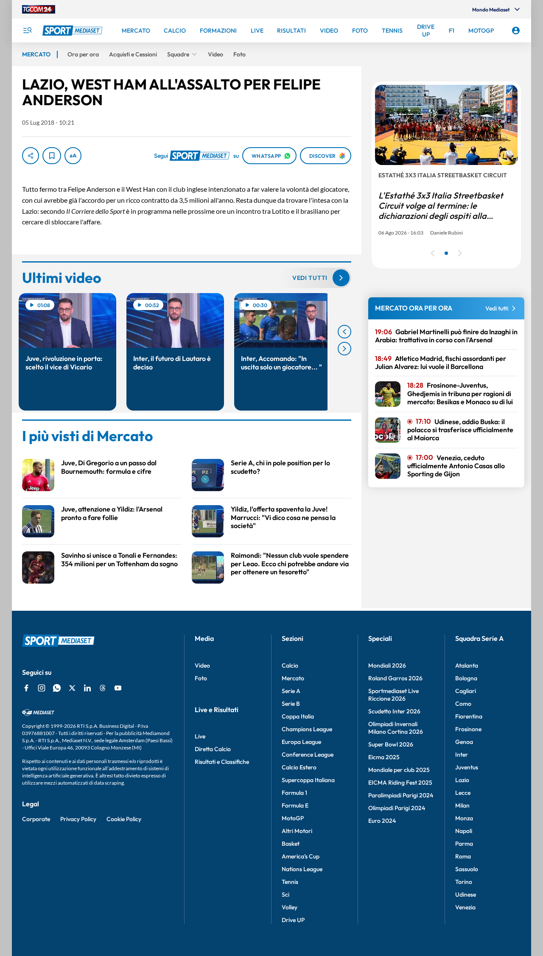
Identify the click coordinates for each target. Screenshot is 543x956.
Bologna (466, 678)
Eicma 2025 (384, 757)
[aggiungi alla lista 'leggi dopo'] (51, 155)
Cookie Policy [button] (123, 819)
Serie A (291, 691)
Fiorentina (468, 716)
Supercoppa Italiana (308, 780)
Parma (464, 843)
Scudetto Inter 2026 (394, 711)
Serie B (291, 703)
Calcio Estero (299, 767)
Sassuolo (466, 869)
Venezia (465, 907)
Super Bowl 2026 (390, 744)
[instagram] (41, 688)
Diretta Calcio (213, 749)
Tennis (290, 882)
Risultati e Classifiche (222, 762)
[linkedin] (87, 688)
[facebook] (26, 688)
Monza (464, 818)
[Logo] (73, 30)
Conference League (307, 754)
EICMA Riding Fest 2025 (400, 782)
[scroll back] (344, 331)
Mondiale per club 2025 (399, 770)
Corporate (36, 819)
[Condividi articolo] (30, 155)
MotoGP (293, 818)
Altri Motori (297, 831)
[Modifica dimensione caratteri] (72, 155)
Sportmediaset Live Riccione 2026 (393, 694)
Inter (461, 754)
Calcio (290, 665)
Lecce (462, 793)
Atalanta (466, 665)
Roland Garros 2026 (395, 678)
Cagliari (465, 691)
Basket (290, 843)
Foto (201, 678)
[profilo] (516, 30)
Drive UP (293, 920)
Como (463, 703)
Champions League (307, 729)
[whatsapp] (57, 688)
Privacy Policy (78, 819)
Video (202, 665)
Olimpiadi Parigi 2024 (396, 808)
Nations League (302, 869)
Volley (289, 907)
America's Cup (300, 856)
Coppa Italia (298, 716)
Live (200, 736)
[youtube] (118, 688)
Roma (463, 856)
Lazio (462, 780)
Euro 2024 (382, 821)
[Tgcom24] (38, 9)
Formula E (295, 805)
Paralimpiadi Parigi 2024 (400, 795)
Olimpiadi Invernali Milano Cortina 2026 (395, 727)
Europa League (301, 742)
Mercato (293, 678)
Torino (463, 882)
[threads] (102, 688)
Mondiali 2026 (387, 665)
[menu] (27, 30)
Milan (462, 805)
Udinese (465, 894)
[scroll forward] (344, 348)
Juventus (466, 767)
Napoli (463, 831)
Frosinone (468, 729)
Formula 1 (294, 793)
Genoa (464, 742)
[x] (72, 688)
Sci (285, 894)
